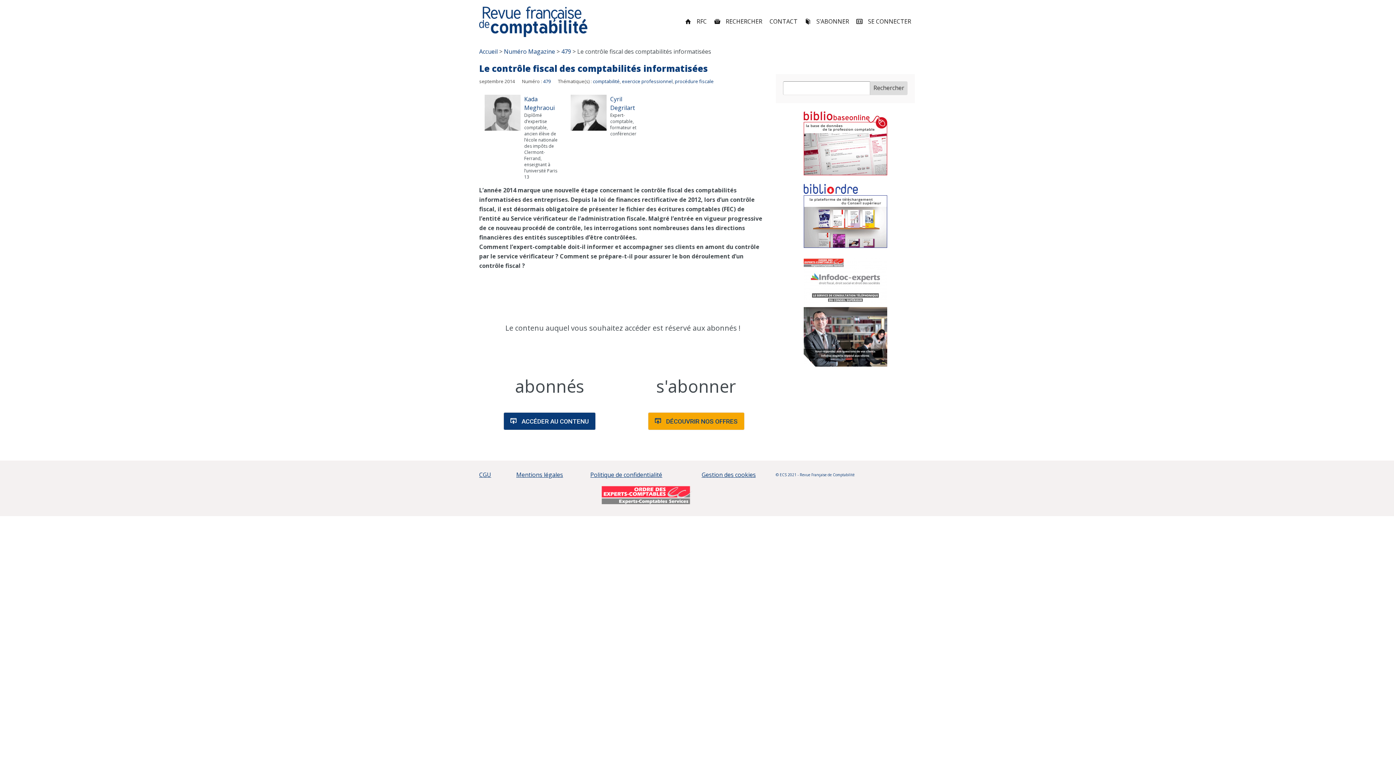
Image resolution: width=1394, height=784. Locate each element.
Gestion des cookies (729, 475)
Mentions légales (539, 475)
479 (547, 81)
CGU (485, 475)
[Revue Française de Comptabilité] (533, 22)
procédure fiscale (694, 81)
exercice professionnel (647, 81)
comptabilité (606, 81)
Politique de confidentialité (626, 475)
